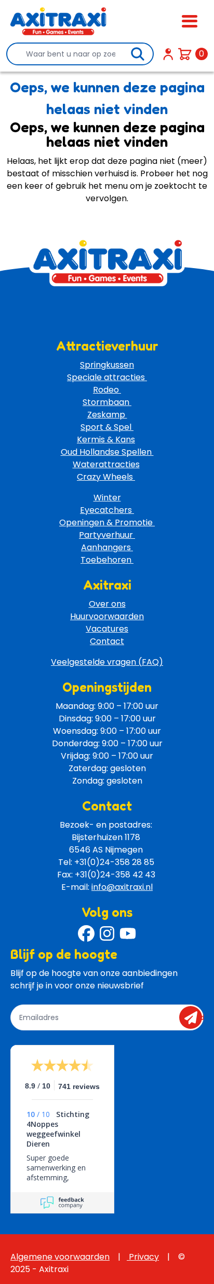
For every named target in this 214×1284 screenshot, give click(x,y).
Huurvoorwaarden (107, 616)
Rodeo (107, 390)
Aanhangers (107, 547)
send (194, 1017)
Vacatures (107, 629)
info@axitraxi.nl (122, 887)
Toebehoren (107, 560)
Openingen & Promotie (107, 522)
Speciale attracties (107, 377)
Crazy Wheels (106, 477)
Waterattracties (106, 464)
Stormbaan (107, 402)
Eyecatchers (107, 510)
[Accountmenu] (168, 54)
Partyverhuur (107, 535)
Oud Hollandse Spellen (107, 452)
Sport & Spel (107, 427)
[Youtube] (127, 933)
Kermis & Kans (106, 439)
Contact (107, 641)
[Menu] (190, 21)
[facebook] (86, 933)
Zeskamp (107, 415)
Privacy (143, 1257)
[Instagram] (107, 933)
